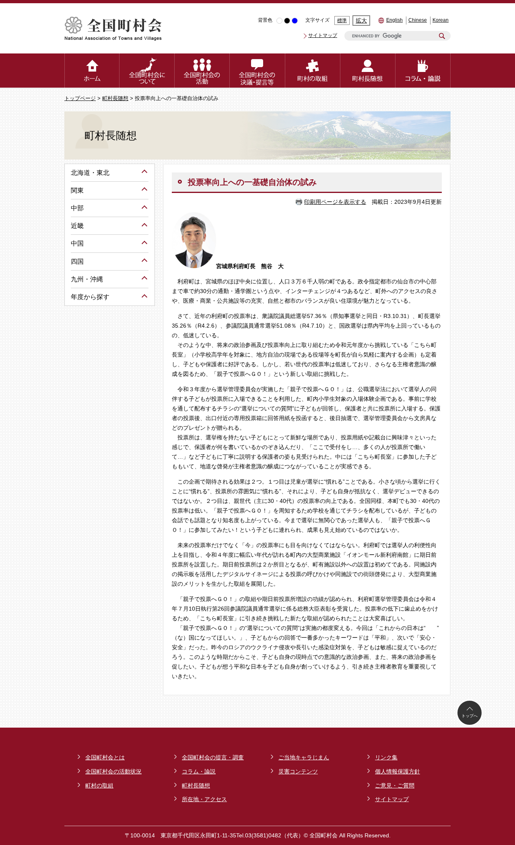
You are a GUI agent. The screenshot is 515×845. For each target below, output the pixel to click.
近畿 (77, 225)
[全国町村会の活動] (202, 70)
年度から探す (90, 296)
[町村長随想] (368, 70)
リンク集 (386, 757)
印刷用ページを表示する (335, 202)
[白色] (279, 21)
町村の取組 (99, 785)
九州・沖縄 (87, 279)
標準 (342, 20)
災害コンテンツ (298, 771)
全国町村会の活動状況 (113, 771)
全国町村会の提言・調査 (213, 757)
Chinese (417, 20)
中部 (77, 208)
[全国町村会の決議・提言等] (257, 70)
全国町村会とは (105, 757)
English (394, 20)
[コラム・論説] (423, 70)
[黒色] (287, 21)
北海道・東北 (90, 172)
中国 (77, 243)
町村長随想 (115, 98)
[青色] (295, 21)
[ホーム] (91, 70)
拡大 (361, 20)
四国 (77, 261)
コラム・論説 (199, 771)
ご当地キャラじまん (303, 757)
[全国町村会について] (147, 70)
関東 (77, 190)
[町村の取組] (312, 70)
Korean (441, 20)
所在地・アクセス (204, 799)
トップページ (80, 98)
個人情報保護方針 (397, 771)
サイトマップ (322, 35)
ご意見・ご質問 (394, 785)
